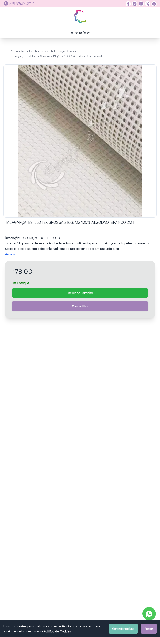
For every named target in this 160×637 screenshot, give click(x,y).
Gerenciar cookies (123, 629)
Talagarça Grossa (63, 51)
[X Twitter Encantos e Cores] (147, 3)
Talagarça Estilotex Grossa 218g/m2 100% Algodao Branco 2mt (56, 56)
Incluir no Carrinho (80, 293)
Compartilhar (80, 306)
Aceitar (149, 629)
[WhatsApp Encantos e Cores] (149, 613)
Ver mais (10, 254)
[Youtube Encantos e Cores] (140, 3)
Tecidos (40, 51)
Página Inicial (20, 51)
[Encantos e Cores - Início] (80, 17)
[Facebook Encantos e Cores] (128, 3)
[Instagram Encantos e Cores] (134, 3)
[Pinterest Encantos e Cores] (153, 3)
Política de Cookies (57, 631)
